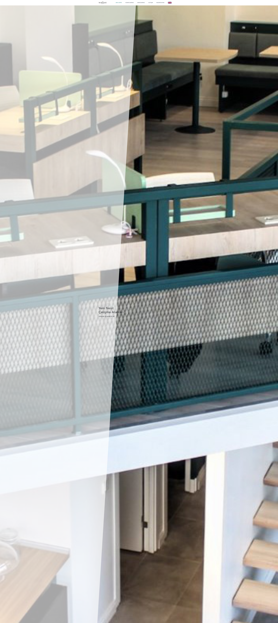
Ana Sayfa (119, 2)
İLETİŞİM (150, 2)
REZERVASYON (160, 2)
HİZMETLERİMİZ (129, 2)
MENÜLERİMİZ (141, 2)
